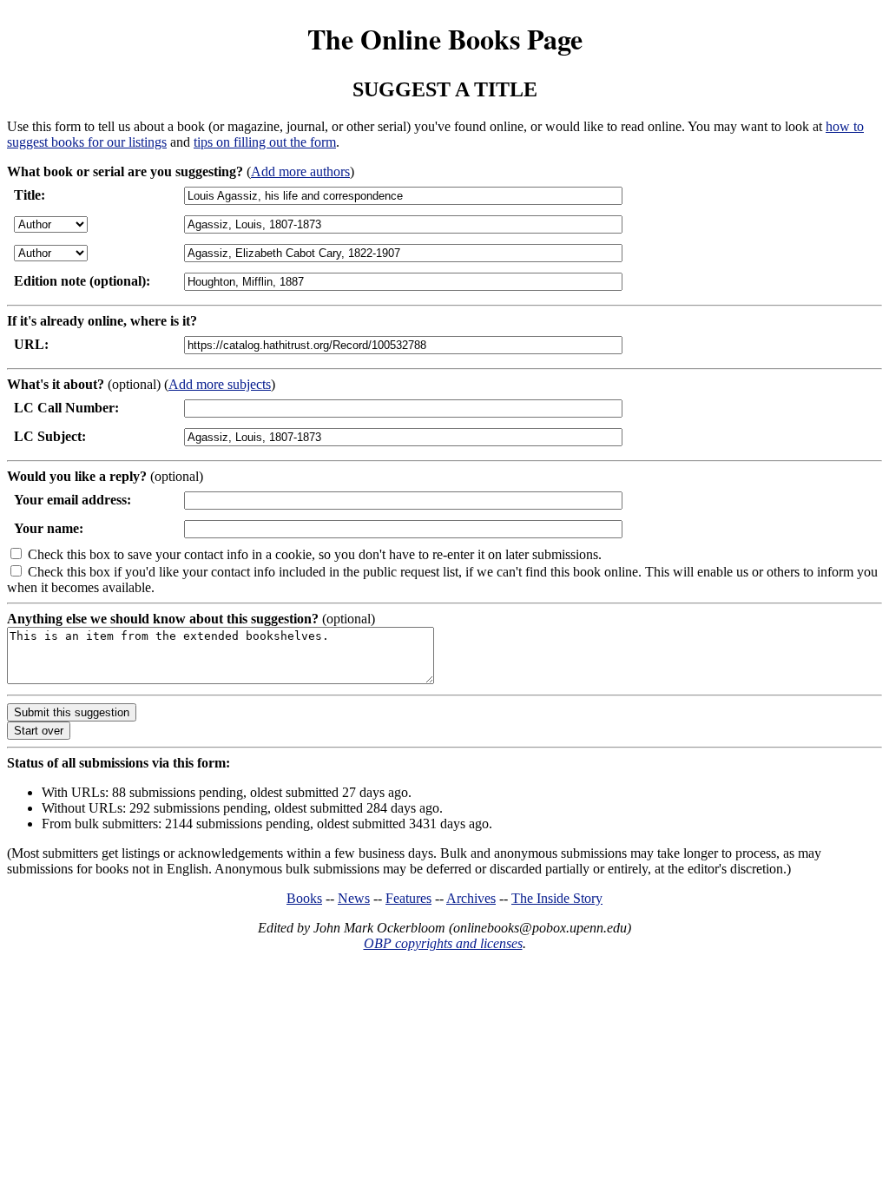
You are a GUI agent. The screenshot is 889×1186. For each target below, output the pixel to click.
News (354, 898)
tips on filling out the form (265, 142)
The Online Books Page (445, 38)
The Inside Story (557, 898)
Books (304, 898)
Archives (471, 898)
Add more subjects (219, 384)
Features (408, 898)
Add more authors (300, 171)
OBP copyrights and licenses (443, 943)
